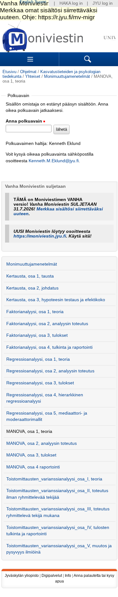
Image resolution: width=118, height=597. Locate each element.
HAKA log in (71, 3)
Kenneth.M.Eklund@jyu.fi (54, 160)
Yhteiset (32, 76)
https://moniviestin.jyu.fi (40, 236)
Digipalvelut (52, 575)
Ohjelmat (28, 71)
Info (68, 575)
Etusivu (9, 71)
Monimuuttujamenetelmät (67, 76)
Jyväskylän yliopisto (22, 575)
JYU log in (103, 3)
